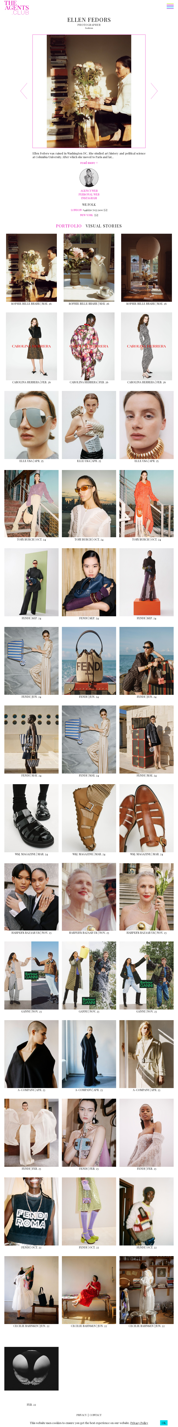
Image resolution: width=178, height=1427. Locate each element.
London (76, 210)
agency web (89, 191)
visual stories (104, 225)
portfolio (69, 225)
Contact (96, 1415)
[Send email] (105, 210)
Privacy (81, 1415)
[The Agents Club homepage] (16, 8)
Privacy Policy (139, 1423)
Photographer (89, 25)
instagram (89, 198)
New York (86, 215)
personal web (89, 194)
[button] (101, 8)
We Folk (89, 204)
